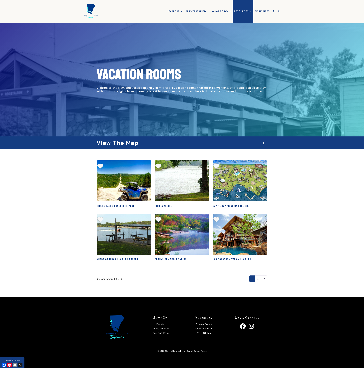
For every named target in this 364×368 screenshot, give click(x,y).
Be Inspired (262, 11)
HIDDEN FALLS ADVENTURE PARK (116, 206)
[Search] (279, 11)
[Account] (273, 11)
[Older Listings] (264, 278)
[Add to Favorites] (100, 167)
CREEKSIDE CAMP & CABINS (171, 259)
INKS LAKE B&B (163, 206)
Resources (241, 11)
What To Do (220, 11)
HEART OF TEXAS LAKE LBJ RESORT (117, 259)
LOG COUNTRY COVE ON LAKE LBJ (232, 259)
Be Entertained (196, 11)
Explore (173, 11)
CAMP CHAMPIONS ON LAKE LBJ (231, 206)
